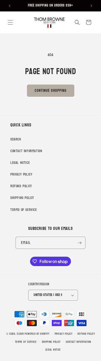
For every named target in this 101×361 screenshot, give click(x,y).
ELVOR (20, 333)
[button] (10, 22)
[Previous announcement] (9, 5)
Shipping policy (51, 341)
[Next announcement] (91, 5)
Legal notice (53, 349)
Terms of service (26, 341)
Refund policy (86, 333)
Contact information (78, 341)
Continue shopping (51, 90)
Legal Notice (20, 162)
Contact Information (26, 151)
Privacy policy (64, 333)
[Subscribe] (79, 243)
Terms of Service (23, 210)
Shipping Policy (22, 198)
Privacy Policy (21, 174)
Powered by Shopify (37, 333)
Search (15, 139)
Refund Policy (21, 186)
